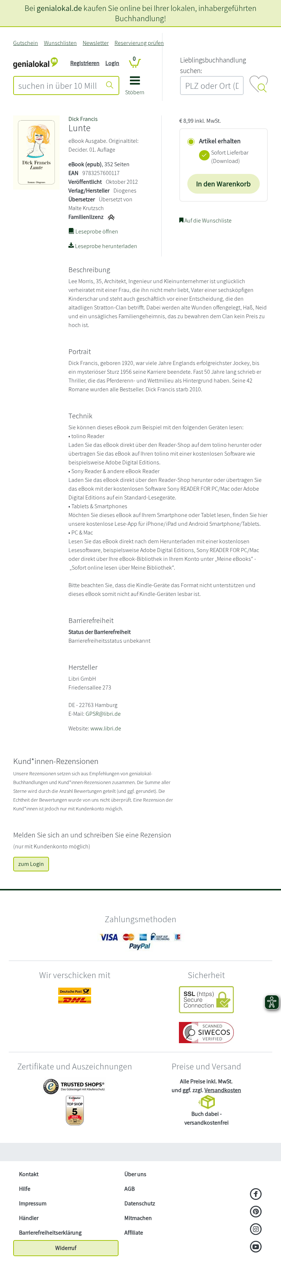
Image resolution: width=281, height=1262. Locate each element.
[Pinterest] (256, 1212)
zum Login (31, 864)
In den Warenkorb (223, 184)
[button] (135, 88)
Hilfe (24, 1189)
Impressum (32, 1203)
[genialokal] (35, 62)
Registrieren (85, 63)
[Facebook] (256, 1194)
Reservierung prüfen (139, 43)
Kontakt (28, 1174)
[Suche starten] (110, 85)
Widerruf (65, 1248)
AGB (129, 1189)
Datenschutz (139, 1203)
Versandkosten (223, 1090)
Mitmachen (138, 1218)
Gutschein (25, 43)
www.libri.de (105, 728)
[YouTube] (256, 1247)
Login (112, 63)
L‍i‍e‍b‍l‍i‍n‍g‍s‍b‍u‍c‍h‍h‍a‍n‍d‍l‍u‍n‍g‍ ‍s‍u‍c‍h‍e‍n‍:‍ (213, 65)
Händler (28, 1218)
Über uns (135, 1174)
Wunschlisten (60, 43)
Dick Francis (83, 119)
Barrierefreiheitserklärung (50, 1232)
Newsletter (96, 43)
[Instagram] (256, 1230)
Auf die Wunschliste (207, 220)
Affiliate (133, 1232)
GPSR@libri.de (103, 714)
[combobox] (57, 85)
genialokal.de (59, 8)
